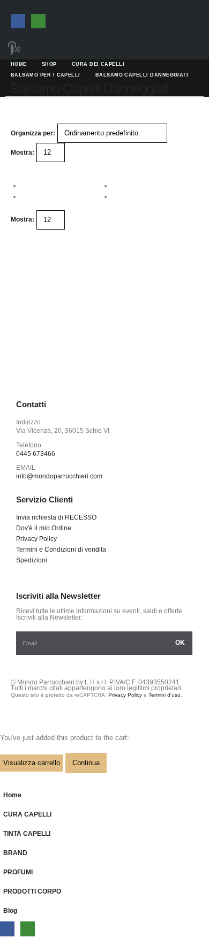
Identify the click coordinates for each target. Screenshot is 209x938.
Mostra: (22, 152)
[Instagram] (57, 373)
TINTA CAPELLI (26, 833)
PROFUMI (18, 871)
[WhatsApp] (38, 21)
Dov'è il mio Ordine (43, 527)
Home (12, 794)
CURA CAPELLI (27, 814)
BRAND (15, 852)
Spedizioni (31, 559)
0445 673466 (35, 453)
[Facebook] (18, 21)
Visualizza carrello (31, 763)
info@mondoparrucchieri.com (59, 475)
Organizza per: (33, 133)
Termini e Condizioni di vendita (61, 549)
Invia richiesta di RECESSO (56, 517)
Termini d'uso (164, 695)
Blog (10, 910)
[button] (15, 167)
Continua (86, 763)
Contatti (31, 404)
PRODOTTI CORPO (32, 891)
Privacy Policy (36, 538)
